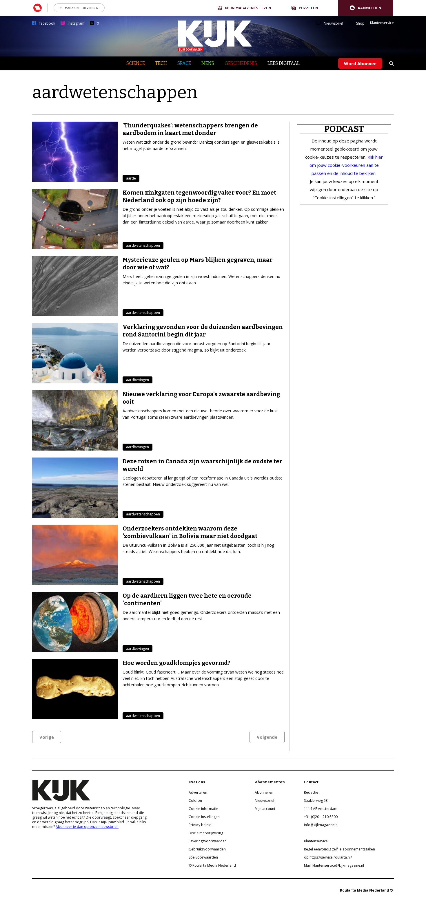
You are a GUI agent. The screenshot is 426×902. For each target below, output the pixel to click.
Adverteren (198, 792)
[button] (365, 8)
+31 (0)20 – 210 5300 (321, 816)
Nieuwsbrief (333, 23)
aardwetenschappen (143, 245)
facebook (47, 23)
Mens (207, 63)
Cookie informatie (203, 808)
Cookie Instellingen (204, 816)
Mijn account (265, 808)
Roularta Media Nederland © (367, 890)
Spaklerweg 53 (316, 800)
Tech (161, 63)
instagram (76, 23)
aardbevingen (137, 379)
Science (135, 63)
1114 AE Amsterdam (320, 808)
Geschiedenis (241, 63)
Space (184, 63)
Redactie (311, 792)
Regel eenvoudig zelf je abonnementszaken (339, 849)
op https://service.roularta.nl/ (328, 857)
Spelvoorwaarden (203, 857)
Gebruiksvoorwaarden (207, 849)
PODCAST (344, 129)
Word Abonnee (360, 63)
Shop (360, 23)
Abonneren (264, 792)
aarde (131, 178)
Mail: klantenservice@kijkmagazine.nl (334, 865)
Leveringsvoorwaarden (208, 841)
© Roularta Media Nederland (212, 865)
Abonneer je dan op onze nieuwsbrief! (87, 826)
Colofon (195, 800)
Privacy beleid (200, 824)
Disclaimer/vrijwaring (206, 832)
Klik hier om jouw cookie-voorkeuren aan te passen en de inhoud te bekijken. (346, 165)
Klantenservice (382, 23)
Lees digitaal (283, 63)
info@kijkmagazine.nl (321, 824)
